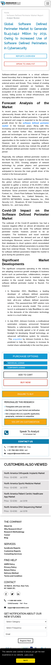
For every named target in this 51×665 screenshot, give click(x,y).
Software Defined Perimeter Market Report (25, 15)
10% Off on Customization (25, 422)
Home (6, 12)
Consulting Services (13, 554)
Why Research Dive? (13, 529)
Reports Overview (25, 56)
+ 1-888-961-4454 (15, 447)
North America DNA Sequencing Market (23, 507)
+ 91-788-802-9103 (15, 450)
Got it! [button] (25, 660)
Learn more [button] (28, 655)
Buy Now (26, 382)
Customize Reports (12, 551)
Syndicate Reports (12, 548)
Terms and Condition (13, 576)
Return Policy (10, 570)
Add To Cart (25, 374)
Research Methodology (14, 532)
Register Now (25, 641)
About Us (8, 526)
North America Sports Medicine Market (22, 483)
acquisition (17, 339)
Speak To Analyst (25, 64)
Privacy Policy (10, 567)
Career (7, 535)
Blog (6, 538)
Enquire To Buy (25, 394)
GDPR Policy (9, 564)
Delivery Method (11, 573)
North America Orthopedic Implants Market (24, 473)
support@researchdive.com (18, 453)
